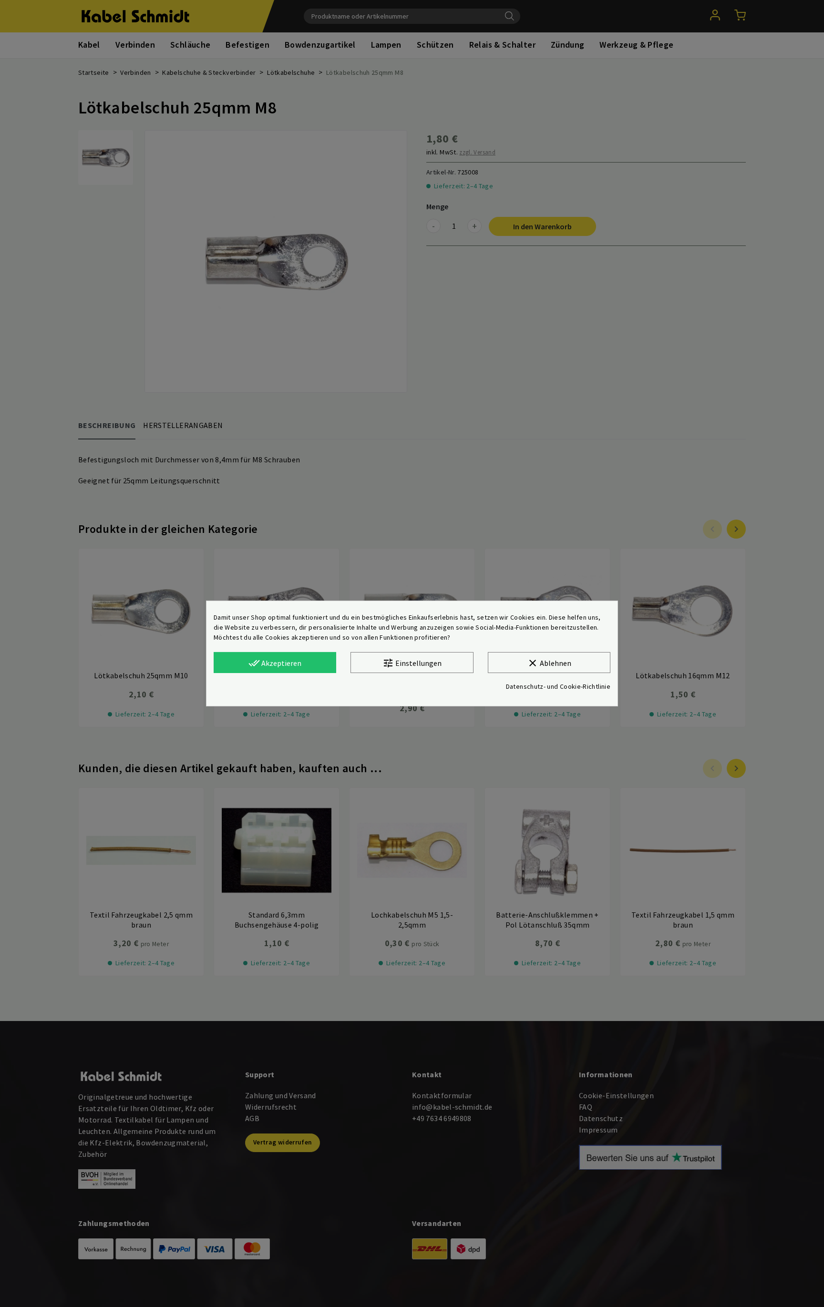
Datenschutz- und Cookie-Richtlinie (558, 686)
